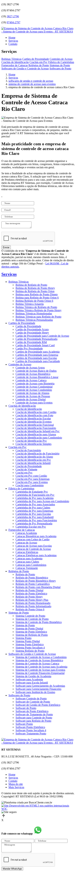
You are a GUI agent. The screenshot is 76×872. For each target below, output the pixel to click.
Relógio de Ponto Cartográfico (33, 583)
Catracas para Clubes (27, 561)
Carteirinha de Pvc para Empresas (34, 510)
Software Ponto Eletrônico (30, 727)
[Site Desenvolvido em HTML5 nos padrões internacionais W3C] (38, 808)
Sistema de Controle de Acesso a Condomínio (41, 657)
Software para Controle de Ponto (34, 717)
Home (11, 37)
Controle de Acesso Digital (31, 399)
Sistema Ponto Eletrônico (30, 644)
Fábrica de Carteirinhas (61, 62)
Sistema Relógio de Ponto (30, 650)
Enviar (6, 247)
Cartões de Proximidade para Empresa (37, 354)
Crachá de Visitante (26, 469)
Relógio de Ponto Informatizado (33, 606)
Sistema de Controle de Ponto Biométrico (39, 622)
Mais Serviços (16, 787)
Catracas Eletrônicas (27, 552)
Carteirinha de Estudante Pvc (32, 491)
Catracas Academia (26, 533)
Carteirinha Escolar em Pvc (31, 526)
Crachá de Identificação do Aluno (34, 456)
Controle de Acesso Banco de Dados (36, 370)
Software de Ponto (26, 708)
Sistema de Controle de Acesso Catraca (37, 663)
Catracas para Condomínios (31, 564)
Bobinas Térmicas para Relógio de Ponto (38, 316)
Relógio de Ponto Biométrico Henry (36, 580)
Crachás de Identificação (15, 62)
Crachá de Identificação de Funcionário (37, 453)
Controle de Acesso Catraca (31, 380)
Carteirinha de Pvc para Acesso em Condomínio (42, 501)
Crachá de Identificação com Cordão (36, 412)
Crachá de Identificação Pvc (31, 440)
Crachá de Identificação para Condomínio (39, 437)
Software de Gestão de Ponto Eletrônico (38, 704)
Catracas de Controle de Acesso (33, 548)
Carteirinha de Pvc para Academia (35, 498)
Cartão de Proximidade (28, 326)
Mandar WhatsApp (12, 868)
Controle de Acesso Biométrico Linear (37, 377)
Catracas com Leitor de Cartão (32, 539)
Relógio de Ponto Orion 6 (30, 609)
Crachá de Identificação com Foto (34, 415)
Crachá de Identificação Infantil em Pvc (38, 431)
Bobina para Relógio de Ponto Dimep (37, 294)
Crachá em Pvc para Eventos (32, 482)
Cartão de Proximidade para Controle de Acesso (42, 335)
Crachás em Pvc (39, 62)
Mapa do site (15, 784)
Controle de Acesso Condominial (34, 386)
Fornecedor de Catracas (14, 65)
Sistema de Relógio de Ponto (32, 634)
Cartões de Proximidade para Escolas (36, 358)
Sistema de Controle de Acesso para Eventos (40, 669)
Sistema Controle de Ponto (30, 615)
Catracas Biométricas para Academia (36, 536)
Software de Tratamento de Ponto (34, 714)
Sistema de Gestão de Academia (33, 676)
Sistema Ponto (23, 638)
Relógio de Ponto (25, 574)
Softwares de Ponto (60, 68)
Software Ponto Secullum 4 (31, 730)
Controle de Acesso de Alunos (32, 393)
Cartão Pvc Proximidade (29, 348)
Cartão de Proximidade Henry (32, 332)
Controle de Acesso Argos (30, 367)
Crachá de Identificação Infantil (33, 463)
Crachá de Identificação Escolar (33, 418)
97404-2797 (13, 22)
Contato (12, 43)
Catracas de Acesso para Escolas (34, 545)
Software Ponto (24, 723)
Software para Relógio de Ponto (33, 720)
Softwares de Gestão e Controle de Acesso (25, 68)
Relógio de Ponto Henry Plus (32, 599)
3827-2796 (13, 16)
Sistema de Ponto (25, 625)
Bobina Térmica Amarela (30, 303)
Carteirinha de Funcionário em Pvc (35, 494)
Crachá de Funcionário (28, 450)
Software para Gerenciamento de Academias (40, 685)
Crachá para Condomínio (30, 485)
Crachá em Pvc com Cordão (31, 475)
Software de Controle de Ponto (33, 701)
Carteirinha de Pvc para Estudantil (35, 517)
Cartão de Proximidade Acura (32, 329)
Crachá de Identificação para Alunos (36, 434)
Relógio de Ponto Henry (29, 596)
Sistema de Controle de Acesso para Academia (41, 666)
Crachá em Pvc (24, 472)
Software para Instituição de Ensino (35, 692)
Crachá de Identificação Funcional (35, 424)
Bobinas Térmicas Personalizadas (34, 319)
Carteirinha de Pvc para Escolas (33, 513)
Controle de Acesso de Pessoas (33, 396)
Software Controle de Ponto (31, 698)
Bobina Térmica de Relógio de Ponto (36, 307)
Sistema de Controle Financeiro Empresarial (40, 673)
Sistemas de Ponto (60, 65)
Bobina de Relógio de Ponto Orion (35, 291)
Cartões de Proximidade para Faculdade (38, 361)
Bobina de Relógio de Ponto (31, 284)
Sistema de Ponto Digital (29, 628)
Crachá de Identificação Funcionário (36, 428)
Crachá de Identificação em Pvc (33, 459)
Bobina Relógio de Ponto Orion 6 (34, 300)
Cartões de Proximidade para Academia (38, 351)
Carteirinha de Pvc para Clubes (33, 507)
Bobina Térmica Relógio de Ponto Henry (39, 310)
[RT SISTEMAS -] (38, 31)
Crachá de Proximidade (29, 466)
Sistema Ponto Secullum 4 (30, 647)
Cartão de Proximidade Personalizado (36, 338)
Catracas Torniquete (27, 568)
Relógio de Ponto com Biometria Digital (38, 587)
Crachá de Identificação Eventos (34, 421)
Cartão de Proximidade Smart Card (35, 345)
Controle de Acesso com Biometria (35, 383)
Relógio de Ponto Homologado (33, 603)
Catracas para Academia (29, 558)
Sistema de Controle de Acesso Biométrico (39, 660)
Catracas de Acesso (26, 542)
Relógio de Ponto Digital (29, 590)
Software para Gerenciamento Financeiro (38, 688)
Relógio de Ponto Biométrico (32, 577)
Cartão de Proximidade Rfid (31, 342)
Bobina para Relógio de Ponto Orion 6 (37, 297)
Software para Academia (29, 679)
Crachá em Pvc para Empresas (32, 478)
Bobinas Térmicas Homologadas (34, 313)
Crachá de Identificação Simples (33, 443)
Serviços (13, 40)
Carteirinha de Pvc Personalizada (34, 523)
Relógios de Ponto (38, 65)
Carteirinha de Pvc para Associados (35, 504)
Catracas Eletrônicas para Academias (36, 555)
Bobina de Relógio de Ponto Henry (35, 288)
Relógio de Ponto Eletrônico (31, 593)
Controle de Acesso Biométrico (33, 373)
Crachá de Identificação (29, 408)
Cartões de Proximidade (35, 58)
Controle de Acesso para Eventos (34, 402)
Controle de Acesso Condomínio (34, 389)
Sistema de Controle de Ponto (32, 618)
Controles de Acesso (61, 58)
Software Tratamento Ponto (31, 733)
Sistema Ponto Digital (28, 641)
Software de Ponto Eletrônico (32, 711)
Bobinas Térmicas (11, 58)
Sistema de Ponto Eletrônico (31, 631)
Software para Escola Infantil (32, 682)
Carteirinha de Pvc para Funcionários (36, 520)
